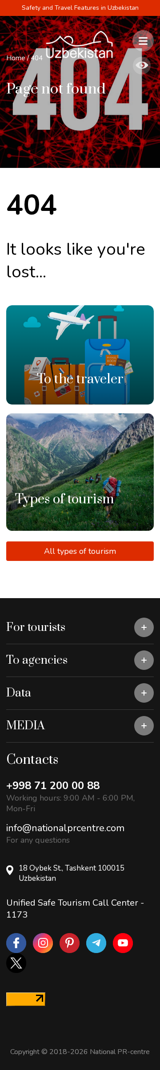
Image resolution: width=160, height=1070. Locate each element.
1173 (17, 915)
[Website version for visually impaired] (142, 65)
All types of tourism (80, 551)
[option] (80, 355)
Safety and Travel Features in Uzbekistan (80, 8)
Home (15, 58)
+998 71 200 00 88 (53, 785)
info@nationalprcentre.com (65, 828)
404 (37, 58)
